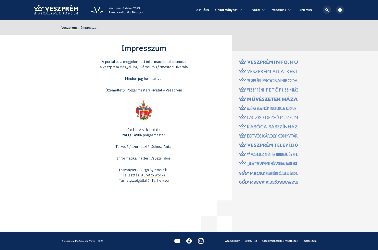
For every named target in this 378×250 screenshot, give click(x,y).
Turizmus (305, 10)
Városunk (279, 10)
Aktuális (202, 10)
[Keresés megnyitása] (327, 10)
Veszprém (69, 28)
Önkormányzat (226, 10)
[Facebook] (189, 241)
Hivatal (254, 10)
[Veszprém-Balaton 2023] (116, 10)
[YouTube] (177, 241)
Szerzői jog (251, 240)
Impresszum (309, 240)
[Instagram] (200, 241)
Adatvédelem (232, 240)
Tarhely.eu (160, 180)
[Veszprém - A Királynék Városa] (56, 10)
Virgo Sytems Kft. (154, 170)
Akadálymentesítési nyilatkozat (280, 240)
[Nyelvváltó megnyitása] (340, 10)
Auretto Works (153, 175)
